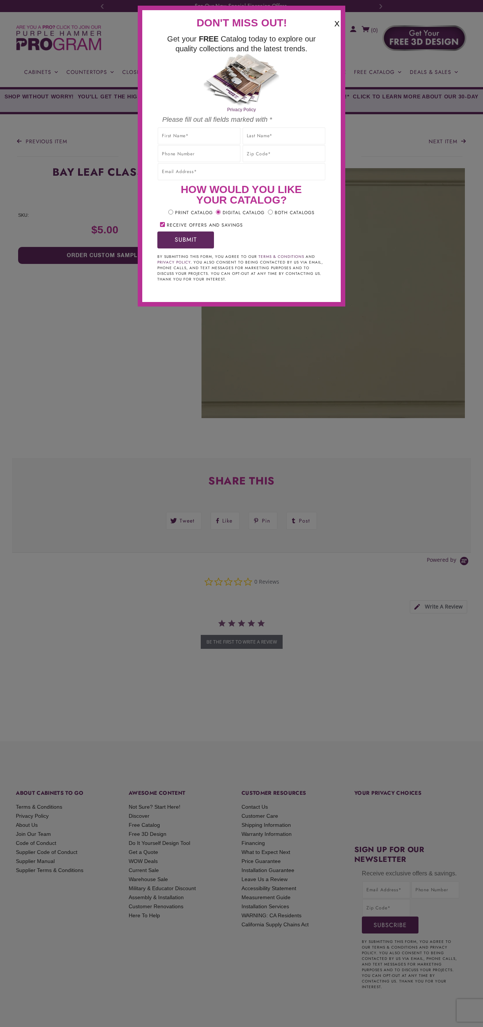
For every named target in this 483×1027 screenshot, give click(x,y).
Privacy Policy (241, 109)
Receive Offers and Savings (205, 225)
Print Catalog (194, 212)
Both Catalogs (295, 212)
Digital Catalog (244, 212)
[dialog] (241, 513)
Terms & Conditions (281, 256)
